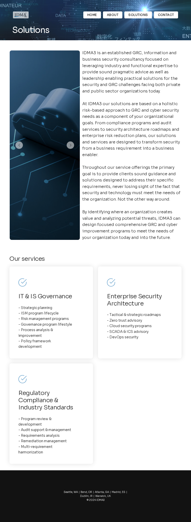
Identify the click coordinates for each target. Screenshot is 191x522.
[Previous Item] (19, 145)
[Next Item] (70, 145)
